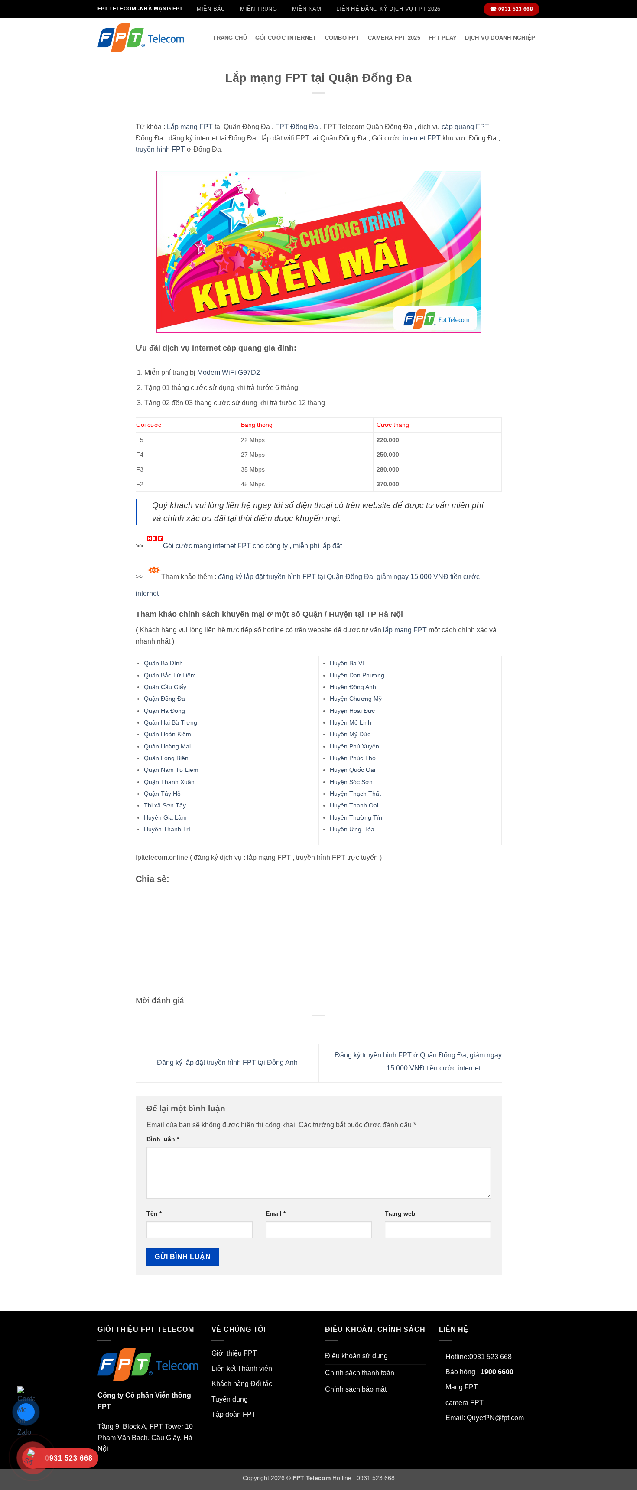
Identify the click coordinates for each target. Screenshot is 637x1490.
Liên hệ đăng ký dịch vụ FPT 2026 (388, 9)
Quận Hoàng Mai (167, 746)
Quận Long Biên (166, 758)
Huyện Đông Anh (353, 686)
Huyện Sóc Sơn (351, 781)
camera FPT (464, 1402)
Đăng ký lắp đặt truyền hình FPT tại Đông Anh (226, 1063)
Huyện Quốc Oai (352, 769)
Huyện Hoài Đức (352, 710)
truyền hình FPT (160, 149)
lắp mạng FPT (405, 630)
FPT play (443, 38)
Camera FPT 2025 (394, 38)
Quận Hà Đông (164, 710)
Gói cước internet (285, 38)
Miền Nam (307, 9)
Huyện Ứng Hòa (352, 829)
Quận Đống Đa (164, 698)
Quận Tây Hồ (162, 793)
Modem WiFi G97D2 (228, 372)
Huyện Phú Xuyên (354, 746)
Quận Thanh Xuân (169, 781)
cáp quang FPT (465, 126)
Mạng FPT (461, 1387)
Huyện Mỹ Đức (350, 734)
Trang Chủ (230, 38)
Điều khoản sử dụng (356, 1356)
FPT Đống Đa (296, 126)
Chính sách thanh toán (359, 1372)
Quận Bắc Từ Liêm (170, 675)
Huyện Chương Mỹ (356, 698)
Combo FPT (342, 38)
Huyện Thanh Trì (167, 829)
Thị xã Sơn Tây (165, 805)
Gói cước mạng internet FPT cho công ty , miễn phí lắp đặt (252, 546)
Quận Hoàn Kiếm (167, 734)
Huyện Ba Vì (347, 663)
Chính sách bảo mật (356, 1389)
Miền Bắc (211, 9)
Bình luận (162, 1138)
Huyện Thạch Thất (355, 793)
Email (276, 1213)
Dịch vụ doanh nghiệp (500, 38)
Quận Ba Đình (163, 663)
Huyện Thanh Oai (354, 805)
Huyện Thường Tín (356, 817)
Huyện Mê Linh (350, 722)
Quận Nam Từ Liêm (171, 769)
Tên (154, 1213)
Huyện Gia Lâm (165, 817)
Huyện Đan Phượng (357, 675)
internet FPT (422, 138)
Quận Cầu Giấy (165, 686)
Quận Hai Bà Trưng (170, 722)
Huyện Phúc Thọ (353, 758)
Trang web (400, 1213)
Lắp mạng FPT (190, 126)
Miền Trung (258, 9)
